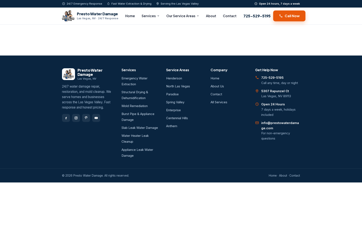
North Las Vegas (178, 86)
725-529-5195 (257, 15)
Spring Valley (175, 102)
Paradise (172, 94)
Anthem (171, 126)
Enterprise (173, 110)
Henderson (174, 78)
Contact (230, 16)
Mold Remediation (135, 106)
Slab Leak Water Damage (140, 128)
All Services (219, 102)
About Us (217, 86)
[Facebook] (66, 118)
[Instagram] (76, 118)
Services (149, 16)
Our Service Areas (180, 16)
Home (130, 16)
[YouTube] (96, 118)
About (211, 16)
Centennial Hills (177, 118)
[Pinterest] (86, 118)
